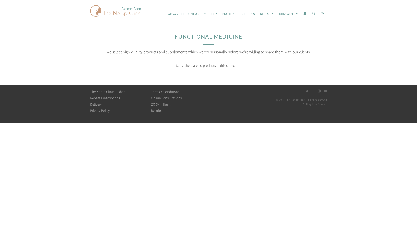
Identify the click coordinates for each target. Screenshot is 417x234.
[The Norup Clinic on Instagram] (319, 91)
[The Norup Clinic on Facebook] (313, 91)
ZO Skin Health (161, 104)
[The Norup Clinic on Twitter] (307, 91)
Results (248, 14)
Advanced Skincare (185, 14)
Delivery (96, 104)
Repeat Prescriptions (105, 98)
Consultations (224, 14)
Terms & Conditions (165, 91)
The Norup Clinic (295, 100)
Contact (286, 14)
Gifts (265, 14)
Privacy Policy (100, 110)
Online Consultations (166, 98)
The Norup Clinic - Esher (107, 91)
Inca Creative (319, 104)
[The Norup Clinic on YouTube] (325, 91)
